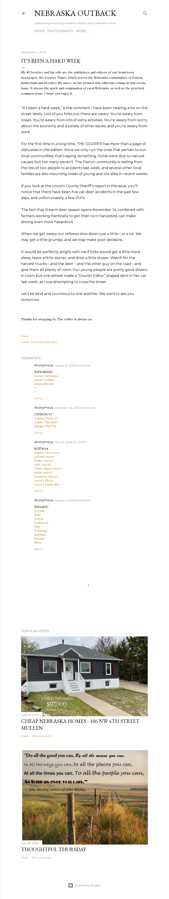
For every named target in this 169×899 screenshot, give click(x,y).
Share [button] (24, 336)
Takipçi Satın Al (45, 418)
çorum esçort (44, 457)
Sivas (38, 543)
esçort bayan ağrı (47, 484)
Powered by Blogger (88, 885)
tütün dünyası (44, 384)
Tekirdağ (40, 531)
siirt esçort (42, 464)
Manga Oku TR (45, 426)
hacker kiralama (46, 376)
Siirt (37, 515)
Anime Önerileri (46, 422)
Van (37, 527)
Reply (38, 398)
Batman (39, 535)
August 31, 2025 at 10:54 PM (72, 365)
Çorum (39, 511)
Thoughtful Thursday (53, 849)
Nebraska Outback (75, 13)
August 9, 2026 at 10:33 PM (72, 500)
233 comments (41, 736)
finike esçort (43, 461)
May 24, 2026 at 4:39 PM (70, 442)
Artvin (38, 519)
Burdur (39, 539)
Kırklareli (41, 523)
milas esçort (43, 472)
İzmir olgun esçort (48, 468)
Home (39, 31)
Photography (60, 31)
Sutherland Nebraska (43, 342)
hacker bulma (44, 380)
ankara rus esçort (47, 453)
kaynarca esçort (46, 476)
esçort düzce (43, 480)
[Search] (145, 12)
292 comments (41, 857)
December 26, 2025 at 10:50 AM (75, 407)
